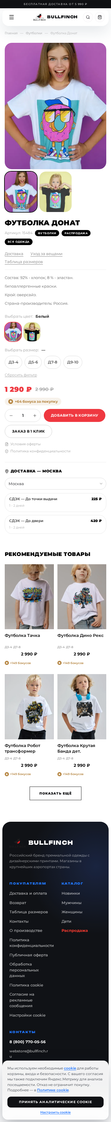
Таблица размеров (24, 261)
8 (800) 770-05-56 (27, 1041)
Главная (11, 33)
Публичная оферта (28, 955)
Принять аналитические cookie (55, 1102)
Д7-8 (52, 362)
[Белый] (13, 331)
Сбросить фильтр (21, 375)
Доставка (14, 253)
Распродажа (75, 930)
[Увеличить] (35, 415)
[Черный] (32, 331)
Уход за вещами (46, 253)
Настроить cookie (55, 1112)
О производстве (25, 930)
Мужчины (71, 902)
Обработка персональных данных (24, 970)
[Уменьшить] (11, 415)
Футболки (34, 33)
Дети (66, 921)
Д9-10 (72, 362)
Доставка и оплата (28, 893)
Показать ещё (55, 793)
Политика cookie (26, 985)
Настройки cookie (27, 1015)
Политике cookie (53, 1090)
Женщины (72, 911)
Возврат (17, 902)
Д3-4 (13, 362)
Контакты (18, 921)
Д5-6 (33, 362)
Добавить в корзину (74, 415)
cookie (70, 1068)
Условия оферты (25, 444)
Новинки (71, 893)
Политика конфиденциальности (40, 451)
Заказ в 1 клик (28, 431)
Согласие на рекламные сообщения (21, 1000)
